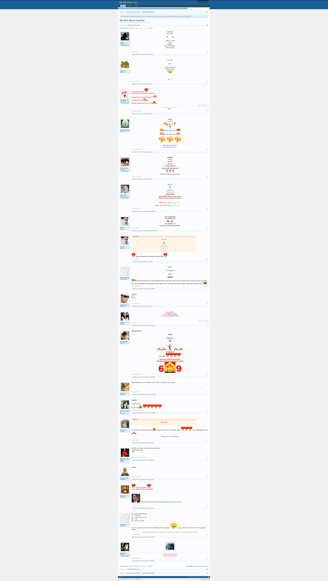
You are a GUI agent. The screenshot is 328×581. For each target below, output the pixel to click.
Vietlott (138, 16)
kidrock (133, 560)
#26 (207, 208)
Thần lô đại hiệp (124, 277)
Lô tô (190, 16)
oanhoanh (142, 54)
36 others (147, 151)
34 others (151, 230)
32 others (147, 83)
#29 (207, 286)
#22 (207, 81)
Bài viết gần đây (132, 8)
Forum (123, 5)
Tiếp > (151, 28)
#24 (207, 149)
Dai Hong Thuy (124, 168)
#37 (207, 476)
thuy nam (122, 393)
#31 (207, 322)
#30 (207, 303)
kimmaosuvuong (124, 130)
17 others (148, 460)
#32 (207, 374)
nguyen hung (123, 305)
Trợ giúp (193, 577)
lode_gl (122, 70)
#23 (207, 111)
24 (148, 28)
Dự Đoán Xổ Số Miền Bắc (132, 22)
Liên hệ (189, 577)
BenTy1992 (134, 325)
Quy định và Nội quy (205, 579)
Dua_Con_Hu (139, 537)
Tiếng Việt (121, 577)
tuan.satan (123, 524)
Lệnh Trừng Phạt (139, 211)
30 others (147, 113)
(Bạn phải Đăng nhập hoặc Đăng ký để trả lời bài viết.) (197, 566)
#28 (207, 258)
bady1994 (122, 553)
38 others (151, 211)
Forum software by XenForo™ (130, 579)
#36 (207, 457)
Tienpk (133, 54)
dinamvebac (142, 560)
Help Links (136, 5)
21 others (148, 508)
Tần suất (186, 16)
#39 (207, 534)
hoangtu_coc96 (124, 478)
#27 (207, 228)
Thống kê (174, 16)
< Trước (130, 28)
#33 (207, 391)
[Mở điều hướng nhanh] (207, 12)
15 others (150, 537)
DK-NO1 (137, 54)
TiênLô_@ (144, 22)
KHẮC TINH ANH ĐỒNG (124, 459)
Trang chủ (198, 577)
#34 (207, 410)
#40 (207, 558)
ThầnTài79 (145, 230)
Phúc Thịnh (123, 195)
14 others (148, 442)
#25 (207, 176)
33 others (147, 178)
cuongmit (122, 430)
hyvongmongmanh (125, 411)
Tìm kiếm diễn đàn (123, 8)
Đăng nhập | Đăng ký (203, 1)
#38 (207, 505)
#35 (207, 440)
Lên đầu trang (204, 577)
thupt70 (122, 322)
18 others (150, 394)
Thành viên (129, 5)
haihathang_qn (124, 100)
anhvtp (122, 42)
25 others (147, 261)
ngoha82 (134, 83)
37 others (148, 54)
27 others (147, 306)
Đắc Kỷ (122, 227)
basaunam (123, 496)
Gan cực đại (180, 16)
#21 (207, 51)
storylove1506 (124, 341)
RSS (208, 577)
